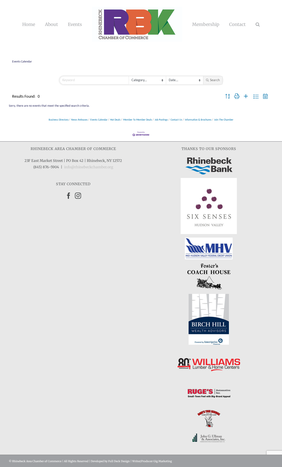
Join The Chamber (223, 120)
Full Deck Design (119, 461)
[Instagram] (78, 196)
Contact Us (176, 120)
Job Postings (161, 120)
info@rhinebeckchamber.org (88, 167)
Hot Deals (115, 120)
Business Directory (59, 120)
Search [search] (215, 80)
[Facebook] (68, 196)
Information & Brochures (198, 120)
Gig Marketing (162, 461)
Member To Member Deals (137, 120)
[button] (242, 24)
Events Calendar (99, 120)
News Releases (79, 120)
